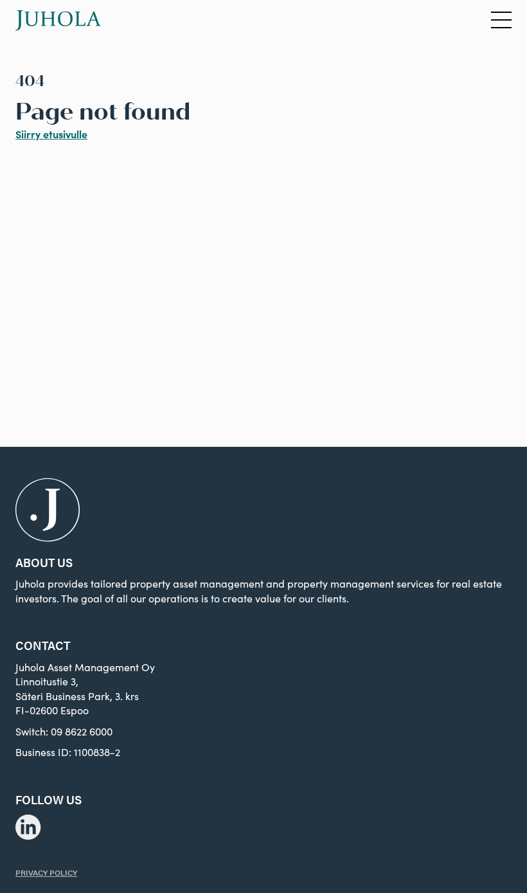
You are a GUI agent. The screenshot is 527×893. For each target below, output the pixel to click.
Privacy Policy (46, 872)
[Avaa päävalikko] (501, 20)
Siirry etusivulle (51, 134)
